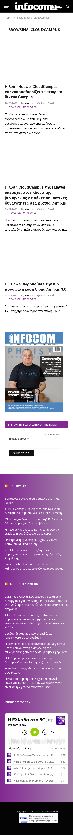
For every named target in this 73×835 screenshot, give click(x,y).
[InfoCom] (38, 6)
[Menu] (6, 6)
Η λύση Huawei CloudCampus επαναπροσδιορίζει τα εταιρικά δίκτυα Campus (33, 91)
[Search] (67, 6)
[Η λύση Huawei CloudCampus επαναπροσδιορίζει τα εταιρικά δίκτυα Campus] (36, 61)
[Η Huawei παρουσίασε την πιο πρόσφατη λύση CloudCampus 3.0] (36, 258)
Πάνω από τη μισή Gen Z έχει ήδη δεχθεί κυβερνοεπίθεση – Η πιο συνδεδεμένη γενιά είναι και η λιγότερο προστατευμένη (33, 683)
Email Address (19, 438)
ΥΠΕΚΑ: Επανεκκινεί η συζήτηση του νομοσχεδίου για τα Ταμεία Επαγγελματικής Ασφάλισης (33, 554)
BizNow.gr (17, 486)
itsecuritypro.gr (23, 584)
